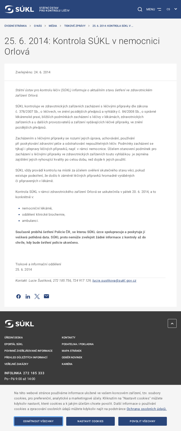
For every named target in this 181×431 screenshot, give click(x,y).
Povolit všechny (142, 421)
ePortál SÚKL (13, 344)
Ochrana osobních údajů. (147, 409)
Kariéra (67, 364)
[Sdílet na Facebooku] (18, 296)
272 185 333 (34, 373)
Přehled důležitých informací (25, 357)
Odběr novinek (72, 357)
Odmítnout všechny (38, 421)
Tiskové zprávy (74, 25)
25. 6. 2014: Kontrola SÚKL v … (112, 25)
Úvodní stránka (15, 25)
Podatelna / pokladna (78, 344)
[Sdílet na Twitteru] (37, 296)
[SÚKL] (19, 324)
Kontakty (68, 337)
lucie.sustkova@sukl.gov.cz (114, 281)
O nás (38, 25)
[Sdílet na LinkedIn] (28, 296)
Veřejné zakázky (16, 364)
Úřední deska (13, 337)
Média (53, 25)
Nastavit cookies (90, 421)
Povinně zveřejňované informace (28, 350)
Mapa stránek (72, 350)
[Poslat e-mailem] (46, 296)
